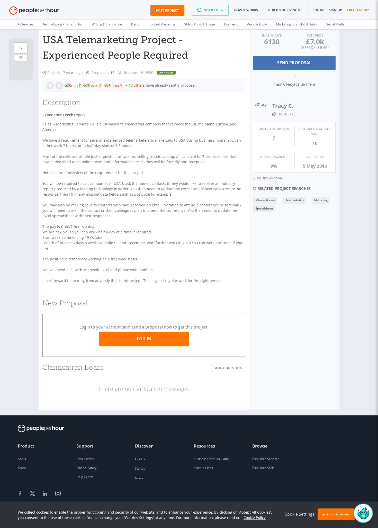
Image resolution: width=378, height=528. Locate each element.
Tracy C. (282, 105)
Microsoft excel (266, 200)
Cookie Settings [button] (299, 514)
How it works (246, 10)
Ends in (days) (272, 35)
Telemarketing (295, 200)
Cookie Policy (255, 517)
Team (22, 468)
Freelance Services (265, 459)
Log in (318, 10)
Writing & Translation (107, 24)
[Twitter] (33, 494)
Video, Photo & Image (199, 24)
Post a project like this (294, 84)
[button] (210, 10)
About (22, 459)
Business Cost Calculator (211, 459)
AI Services (25, 24)
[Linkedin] (45, 494)
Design (136, 24)
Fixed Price (315, 35)
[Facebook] (21, 494)
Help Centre (85, 477)
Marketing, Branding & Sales (296, 24)
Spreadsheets (264, 208)
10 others (137, 85)
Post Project (167, 10)
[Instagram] (58, 494)
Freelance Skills (263, 468)
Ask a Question (228, 368)
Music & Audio (256, 24)
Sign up (335, 10)
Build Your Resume (285, 10)
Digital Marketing (162, 24)
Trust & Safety (86, 468)
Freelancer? (358, 10)
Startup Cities (203, 468)
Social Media (335, 24)
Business (230, 24)
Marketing (321, 200)
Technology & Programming (63, 24)
